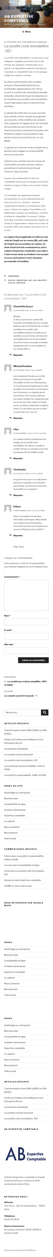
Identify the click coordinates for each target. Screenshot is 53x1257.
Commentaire (12, 577)
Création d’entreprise (15, 810)
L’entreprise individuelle (16, 749)
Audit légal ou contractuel (17, 792)
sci (30, 280)
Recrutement (11, 833)
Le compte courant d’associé (18, 754)
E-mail (8, 630)
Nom (7, 615)
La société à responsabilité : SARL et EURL (25, 775)
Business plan (11, 798)
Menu (28, 31)
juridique (13, 276)
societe (21, 283)
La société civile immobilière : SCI (21, 760)
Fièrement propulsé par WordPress (20, 1250)
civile (11, 280)
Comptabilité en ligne (15, 804)
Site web (8, 644)
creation (22, 280)
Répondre (18, 355)
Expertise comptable (14, 815)
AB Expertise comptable (19, 18)
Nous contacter (12, 827)
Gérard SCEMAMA (37, 42)
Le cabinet (9, 821)
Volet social (10, 838)
